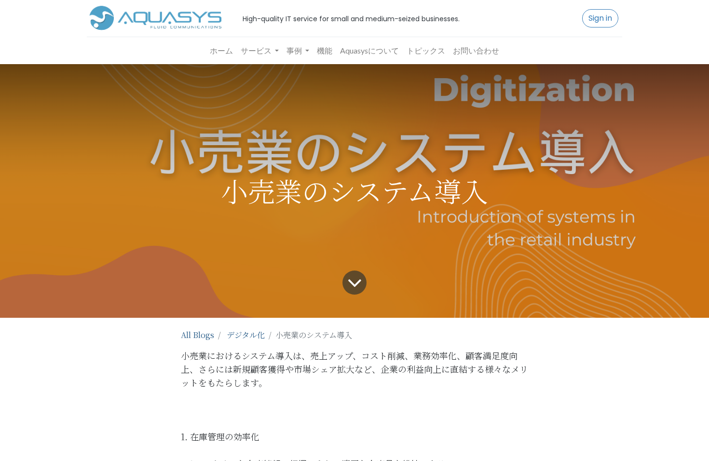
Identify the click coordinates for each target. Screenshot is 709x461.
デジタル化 (246, 334)
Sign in (600, 18)
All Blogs (197, 334)
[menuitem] (221, 50)
